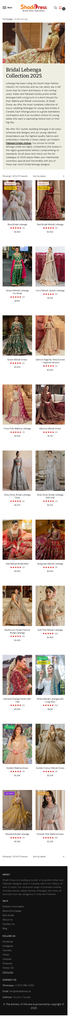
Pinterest (7, 963)
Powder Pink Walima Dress (50, 834)
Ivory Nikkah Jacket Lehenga (50, 290)
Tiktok (6, 954)
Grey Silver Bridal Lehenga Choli (17, 496)
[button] (61, 7)
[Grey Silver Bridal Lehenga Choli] (17, 471)
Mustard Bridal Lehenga (17, 834)
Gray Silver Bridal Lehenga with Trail (50, 496)
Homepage (8, 19)
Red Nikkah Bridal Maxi (17, 563)
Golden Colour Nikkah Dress (50, 768)
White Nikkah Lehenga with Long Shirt (50, 700)
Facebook (8, 941)
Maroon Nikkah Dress (50, 428)
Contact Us (9, 923)
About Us (8, 919)
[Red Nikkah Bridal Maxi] (17, 540)
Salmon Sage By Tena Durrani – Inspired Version (50, 361)
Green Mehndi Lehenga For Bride (17, 292)
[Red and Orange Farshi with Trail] (17, 675)
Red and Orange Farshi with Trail (17, 700)
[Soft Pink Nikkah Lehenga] (50, 606)
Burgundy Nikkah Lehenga (50, 563)
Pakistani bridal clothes (18, 143)
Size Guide (8, 915)
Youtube (7, 950)
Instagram (8, 945)
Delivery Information (13, 906)
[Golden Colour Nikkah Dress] (50, 744)
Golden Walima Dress (17, 768)
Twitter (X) (8, 967)
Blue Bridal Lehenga (17, 224)
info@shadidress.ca (20, 991)
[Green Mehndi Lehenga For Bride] (17, 266)
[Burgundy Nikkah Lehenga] (50, 540)
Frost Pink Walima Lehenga (17, 428)
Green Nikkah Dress (17, 359)
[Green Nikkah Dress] (17, 335)
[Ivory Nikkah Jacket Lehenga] (50, 266)
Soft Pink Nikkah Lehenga (50, 630)
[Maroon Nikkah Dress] (50, 404)
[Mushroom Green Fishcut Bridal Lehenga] (17, 606)
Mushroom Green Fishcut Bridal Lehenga (17, 631)
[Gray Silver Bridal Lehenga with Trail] (50, 471)
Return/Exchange (12, 910)
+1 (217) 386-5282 (24, 985)
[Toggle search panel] (55, 8)
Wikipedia (8, 972)
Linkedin (7, 959)
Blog (5, 928)
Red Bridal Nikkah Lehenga (50, 224)
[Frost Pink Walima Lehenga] (17, 404)
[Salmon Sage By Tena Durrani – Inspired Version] (50, 335)
